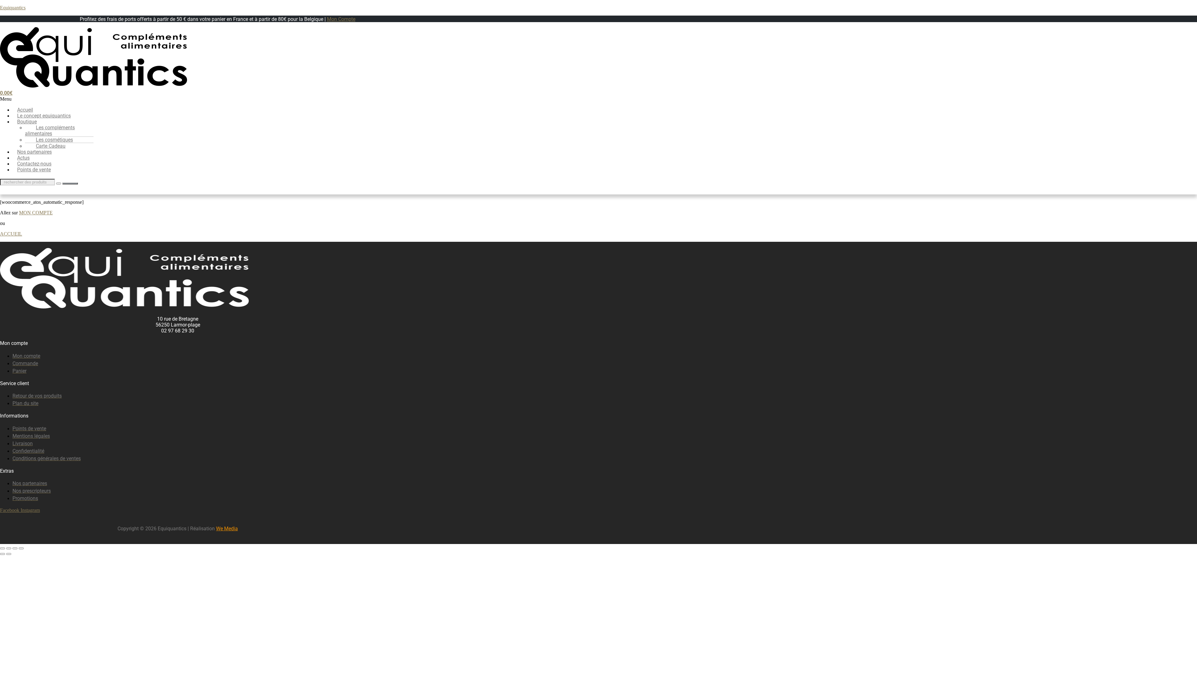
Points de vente (34, 170)
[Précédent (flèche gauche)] (2, 554)
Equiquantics (13, 7)
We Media (227, 529)
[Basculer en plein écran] (8, 548)
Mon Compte (341, 19)
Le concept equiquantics (44, 116)
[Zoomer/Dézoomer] (2, 548)
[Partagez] (14, 548)
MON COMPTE (36, 212)
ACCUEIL (11, 233)
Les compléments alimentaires (50, 130)
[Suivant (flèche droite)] (8, 554)
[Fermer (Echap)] (21, 548)
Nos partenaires (34, 152)
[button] (177, 99)
